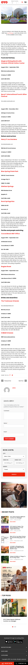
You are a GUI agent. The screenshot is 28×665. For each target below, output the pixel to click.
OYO (14, 388)
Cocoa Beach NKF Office (10, 234)
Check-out (18, 460)
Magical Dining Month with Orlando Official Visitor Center (13, 62)
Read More (13, 521)
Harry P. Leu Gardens (9, 139)
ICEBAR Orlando (7, 333)
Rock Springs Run (7, 201)
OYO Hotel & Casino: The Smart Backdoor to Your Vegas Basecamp (16, 528)
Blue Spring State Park (9, 171)
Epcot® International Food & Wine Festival (14, 95)
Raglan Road (6, 266)
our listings (10, 33)
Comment (6, 410)
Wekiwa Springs (7, 186)
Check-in (5, 460)
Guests (5, 466)
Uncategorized (18, 614)
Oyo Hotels (13, 659)
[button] (12, 626)
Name (6, 423)
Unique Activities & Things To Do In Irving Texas (18, 557)
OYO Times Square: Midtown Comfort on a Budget (17, 517)
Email (5, 432)
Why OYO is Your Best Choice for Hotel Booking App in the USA (18, 538)
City (4, 453)
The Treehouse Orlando (10, 301)
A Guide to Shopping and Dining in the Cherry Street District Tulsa (17, 548)
